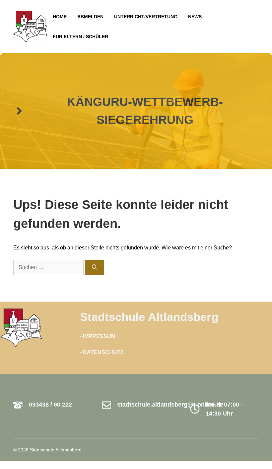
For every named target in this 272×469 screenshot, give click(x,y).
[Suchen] (94, 267)
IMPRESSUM (99, 336)
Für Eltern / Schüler (80, 36)
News (195, 16)
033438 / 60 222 (50, 404)
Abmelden (90, 16)
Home (60, 16)
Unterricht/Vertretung (145, 16)
